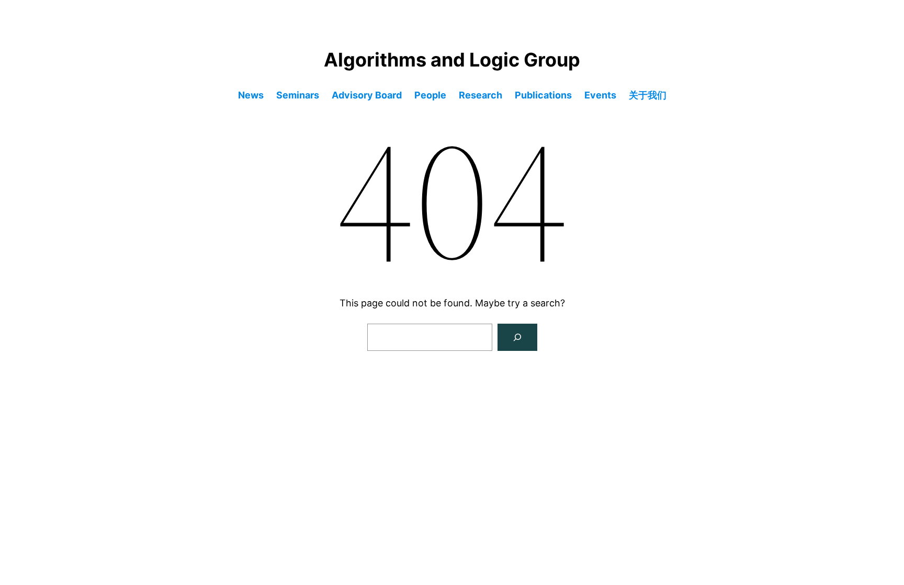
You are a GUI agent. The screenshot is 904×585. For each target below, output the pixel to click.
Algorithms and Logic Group (452, 59)
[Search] (517, 337)
